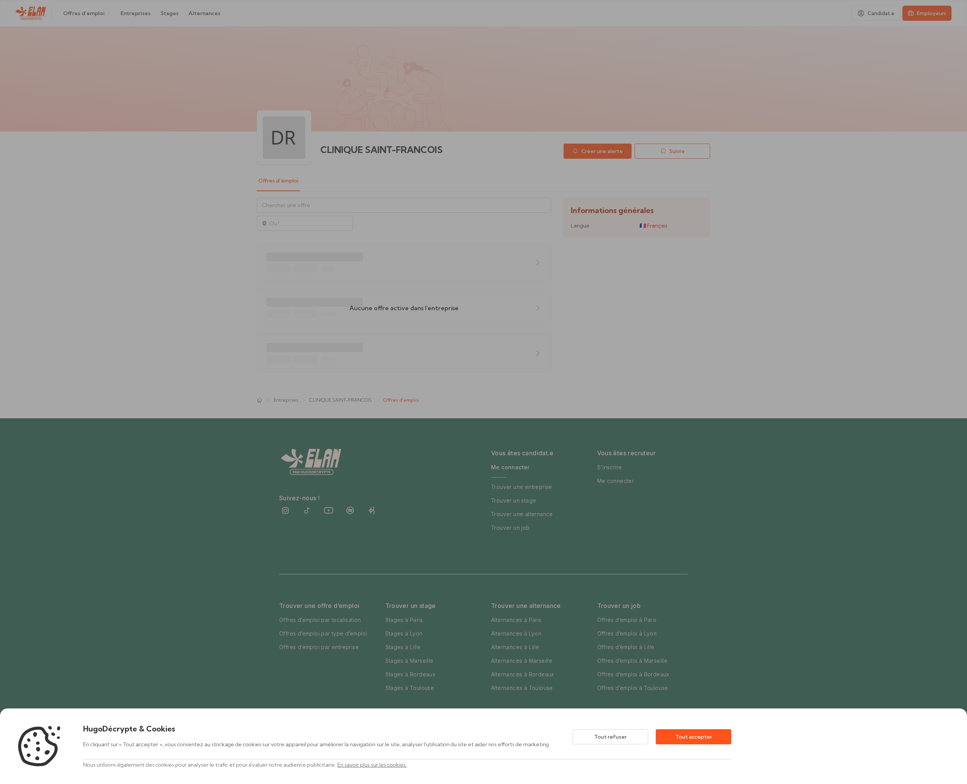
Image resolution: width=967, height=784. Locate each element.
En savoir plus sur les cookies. (372, 764)
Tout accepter (693, 736)
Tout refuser (610, 736)
